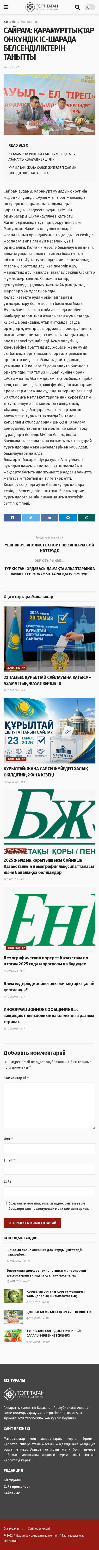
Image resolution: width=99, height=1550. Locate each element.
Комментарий (16, 1078)
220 (47, 1341)
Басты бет (10, 22)
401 (28, 1281)
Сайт (7, 1182)
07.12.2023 (34, 1341)
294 (47, 1318)
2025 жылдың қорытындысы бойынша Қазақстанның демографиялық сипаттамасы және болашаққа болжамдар (49, 866)
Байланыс (12, 1493)
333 (47, 1302)
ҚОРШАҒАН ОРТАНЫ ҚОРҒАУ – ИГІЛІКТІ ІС (59, 1312)
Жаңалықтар (29, 22)
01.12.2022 (15, 1281)
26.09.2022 (11, 67)
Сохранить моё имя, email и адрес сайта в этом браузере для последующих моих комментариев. (48, 1206)
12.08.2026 (12, 879)
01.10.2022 (15, 1260)
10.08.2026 (12, 996)
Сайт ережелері (17, 1487)
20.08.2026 (12, 690)
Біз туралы (12, 1480)
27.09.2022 (34, 1318)
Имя (8, 1138)
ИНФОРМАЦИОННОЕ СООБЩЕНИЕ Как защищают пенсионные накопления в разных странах (49, 1015)
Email (9, 1160)
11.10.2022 (34, 1302)
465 (28, 1260)
